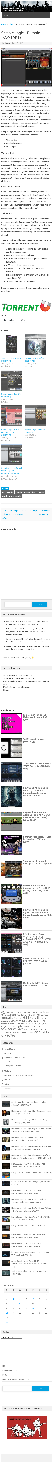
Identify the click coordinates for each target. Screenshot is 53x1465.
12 (20, 1304)
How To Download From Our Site (15, 1379)
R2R (20, 1023)
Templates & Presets (14, 1066)
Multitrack (38, 1021)
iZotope (45, 1015)
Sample (7, 1080)
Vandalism (20, 1032)
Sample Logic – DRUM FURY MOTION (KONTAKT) (10, 432)
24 (7, 1313)
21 (33, 1308)
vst (37, 1032)
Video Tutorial (29, 1032)
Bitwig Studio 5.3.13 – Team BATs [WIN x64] (28, 1226)
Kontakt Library (30, 492)
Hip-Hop (23, 1015)
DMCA (4, 1375)
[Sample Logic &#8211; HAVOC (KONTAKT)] (11, 380)
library (41, 492)
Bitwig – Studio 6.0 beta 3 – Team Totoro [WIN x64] (31, 1173)
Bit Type (7, 1053)
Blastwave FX (29, 1012)
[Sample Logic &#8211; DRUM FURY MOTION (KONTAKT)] (11, 415)
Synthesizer (29, 1029)
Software (8, 1084)
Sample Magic (44, 1024)
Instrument (34, 1014)
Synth (20, 1028)
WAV (11, 1035)
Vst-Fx (44, 1032)
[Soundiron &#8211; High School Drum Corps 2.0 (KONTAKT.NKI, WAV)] (11, 454)
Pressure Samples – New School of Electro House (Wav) (14, 514)
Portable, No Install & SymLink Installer (19, 1075)
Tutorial (13, 1032)
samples (18, 1026)
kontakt (19, 492)
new (16, 1024)
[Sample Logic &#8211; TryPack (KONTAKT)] (11, 344)
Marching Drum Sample (11, 496)
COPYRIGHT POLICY (10, 1370)
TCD (46, 1029)
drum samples (7, 492)
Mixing (28, 1020)
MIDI (22, 1020)
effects (5, 1014)
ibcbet (6, 1446)
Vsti (4, 1036)
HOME (4, 1366)
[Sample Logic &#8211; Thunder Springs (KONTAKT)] (35, 415)
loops (15, 1020)
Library (12, 24)
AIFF (2, 1012)
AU (12, 1012)
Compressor (38, 1012)
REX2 (25, 1024)
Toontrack (5, 1032)
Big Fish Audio (18, 1012)
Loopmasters (6, 1021)
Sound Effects (40, 1027)
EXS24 (12, 1015)
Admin (7, 43)
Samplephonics (6, 1027)
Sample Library (34, 1024)
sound (32, 1027)
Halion (17, 1015)
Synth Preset (40, 1029)
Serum (26, 1027)
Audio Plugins (9, 1049)
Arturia (7, 1012)
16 (46, 1304)
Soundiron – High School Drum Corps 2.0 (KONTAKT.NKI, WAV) (11, 471)
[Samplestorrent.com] (26, 11)
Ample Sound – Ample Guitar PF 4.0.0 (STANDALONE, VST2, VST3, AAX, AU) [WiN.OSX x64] (30, 1264)
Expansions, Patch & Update (15, 1058)
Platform (7, 1071)
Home (3, 24)
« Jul (6, 1322)
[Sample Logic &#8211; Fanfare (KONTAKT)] (35, 344)
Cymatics (46, 1012)
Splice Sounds (8, 1029)
